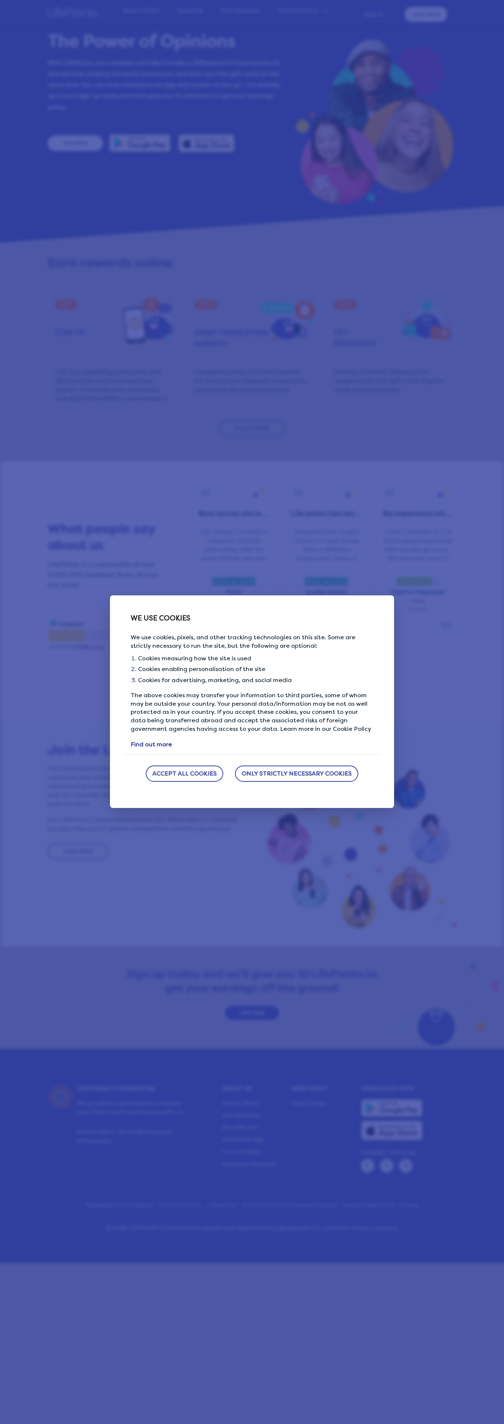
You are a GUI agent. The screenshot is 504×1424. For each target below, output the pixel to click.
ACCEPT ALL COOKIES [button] (184, 773)
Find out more (151, 744)
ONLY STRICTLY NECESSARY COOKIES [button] (297, 773)
